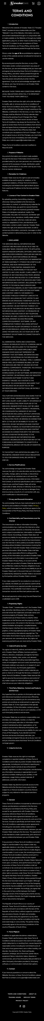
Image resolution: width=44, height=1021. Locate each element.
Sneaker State (27, 1012)
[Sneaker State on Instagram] (24, 1006)
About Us (32, 994)
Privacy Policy (22, 1000)
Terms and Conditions (17, 994)
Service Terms (29, 997)
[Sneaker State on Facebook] (20, 1006)
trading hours (15, 997)
